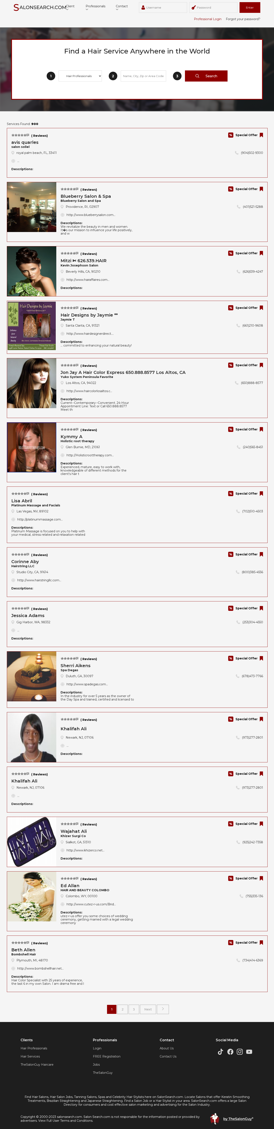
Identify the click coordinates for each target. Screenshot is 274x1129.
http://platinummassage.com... (40, 519)
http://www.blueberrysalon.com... (91, 215)
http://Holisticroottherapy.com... (90, 455)
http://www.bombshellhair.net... (40, 968)
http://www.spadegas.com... (87, 684)
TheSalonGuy (103, 1073)
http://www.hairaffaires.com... (88, 279)
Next (148, 1009)
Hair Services (30, 1056)
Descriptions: (22, 169)
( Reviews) (39, 136)
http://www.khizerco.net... (85, 850)
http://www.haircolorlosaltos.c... (89, 391)
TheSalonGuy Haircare (37, 1065)
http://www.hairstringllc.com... (39, 580)
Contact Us (168, 1056)
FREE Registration (107, 1056)
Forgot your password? (243, 19)
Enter (250, 7)
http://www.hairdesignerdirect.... (90, 333)
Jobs (96, 1065)
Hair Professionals (34, 1048)
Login (97, 1048)
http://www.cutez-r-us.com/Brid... (91, 904)
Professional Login (208, 19)
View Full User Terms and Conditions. (65, 1121)
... (18, 161)
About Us (167, 1048)
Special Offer (246, 135)
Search (211, 76)
